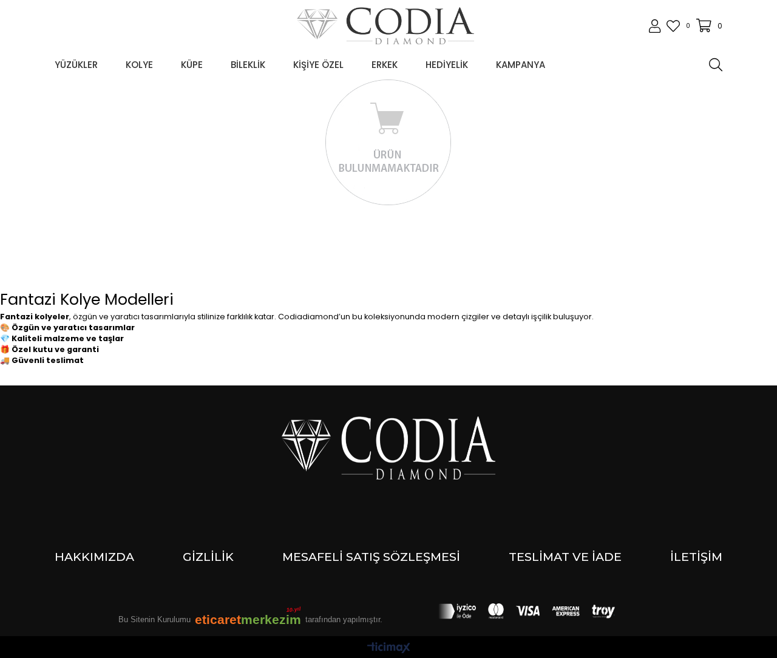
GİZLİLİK (208, 556)
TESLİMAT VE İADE (565, 556)
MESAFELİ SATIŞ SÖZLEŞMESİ (371, 556)
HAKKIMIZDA (94, 556)
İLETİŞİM (696, 556)
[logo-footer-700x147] (389, 448)
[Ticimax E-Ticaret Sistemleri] (388, 648)
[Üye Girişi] (654, 26)
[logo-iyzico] (526, 611)
